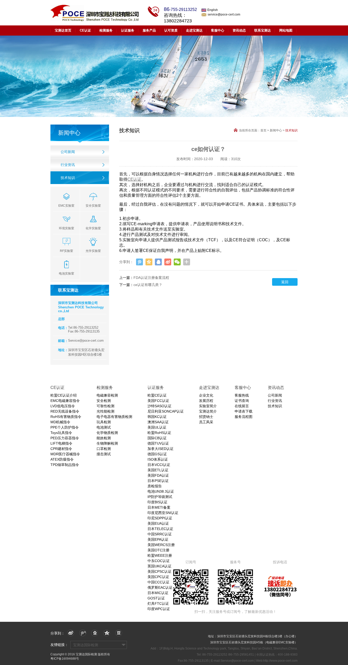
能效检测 (104, 438)
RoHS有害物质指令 (65, 417)
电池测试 (104, 427)
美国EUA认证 (158, 523)
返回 (284, 282)
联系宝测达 (262, 30)
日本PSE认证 (158, 481)
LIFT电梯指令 (61, 443)
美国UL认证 (157, 427)
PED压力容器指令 (64, 438)
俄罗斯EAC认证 (160, 587)
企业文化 (206, 395)
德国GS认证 (157, 454)
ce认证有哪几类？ (147, 285)
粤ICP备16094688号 (64, 658)
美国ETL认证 (158, 470)
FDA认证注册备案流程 (151, 278)
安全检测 (104, 401)
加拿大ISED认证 (160, 449)
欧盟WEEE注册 (160, 555)
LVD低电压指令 (62, 406)
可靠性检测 (105, 406)
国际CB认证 (157, 438)
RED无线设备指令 (64, 411)
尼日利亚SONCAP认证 (166, 411)
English (212, 10)
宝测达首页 (63, 30)
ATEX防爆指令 (62, 459)
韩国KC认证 (157, 417)
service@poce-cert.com (224, 14)
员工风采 (206, 422)
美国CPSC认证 (159, 571)
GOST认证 (156, 598)
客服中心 (217, 30)
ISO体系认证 (158, 459)
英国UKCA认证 (159, 566)
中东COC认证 (159, 561)
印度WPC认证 (159, 609)
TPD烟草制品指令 (64, 465)
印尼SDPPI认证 (160, 518)
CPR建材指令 (61, 449)
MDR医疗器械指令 (65, 454)
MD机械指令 (60, 422)
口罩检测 (104, 449)
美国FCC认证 (158, 401)
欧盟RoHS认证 (159, 433)
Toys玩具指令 (61, 433)
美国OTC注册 (158, 550)
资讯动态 (239, 30)
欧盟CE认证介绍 (63, 395)
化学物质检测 (107, 433)
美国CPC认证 (158, 577)
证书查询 (242, 401)
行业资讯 (68, 165)
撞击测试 (104, 454)
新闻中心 (276, 130)
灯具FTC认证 (158, 603)
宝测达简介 (208, 411)
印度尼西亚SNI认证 (163, 513)
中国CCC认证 (158, 582)
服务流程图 (243, 417)
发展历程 (206, 401)
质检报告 (155, 486)
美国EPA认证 (158, 539)
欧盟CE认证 (157, 395)
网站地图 (285, 30)
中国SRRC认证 (160, 534)
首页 (263, 130)
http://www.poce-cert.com (280, 660)
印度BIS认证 (157, 502)
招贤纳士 (206, 417)
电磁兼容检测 (107, 395)
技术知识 (68, 178)
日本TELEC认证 (160, 529)
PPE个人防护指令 (64, 427)
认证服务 (127, 30)
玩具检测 (104, 422)
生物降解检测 (107, 443)
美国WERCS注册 (161, 545)
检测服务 (106, 30)
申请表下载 (243, 411)
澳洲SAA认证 (158, 422)
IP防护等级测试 (160, 497)
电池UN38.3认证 (161, 491)
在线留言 (242, 406)
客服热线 (242, 395)
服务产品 (149, 30)
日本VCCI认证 (159, 465)
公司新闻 (68, 152)
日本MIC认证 (158, 593)
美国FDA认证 (158, 475)
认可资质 (171, 30)
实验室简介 (208, 406)
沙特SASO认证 (159, 406)
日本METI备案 (159, 507)
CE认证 (85, 30)
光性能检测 (105, 411)
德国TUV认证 (158, 443)
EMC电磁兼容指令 (65, 401)
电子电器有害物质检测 (114, 417)
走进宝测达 (194, 30)
